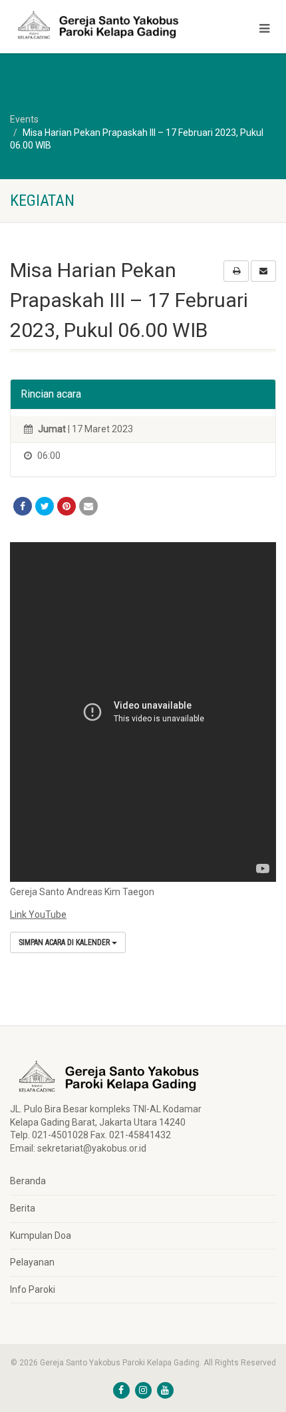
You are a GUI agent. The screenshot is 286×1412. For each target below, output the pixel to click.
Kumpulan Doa (40, 1235)
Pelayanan (32, 1262)
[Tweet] (44, 506)
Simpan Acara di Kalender (65, 942)
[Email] (88, 506)
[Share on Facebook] (22, 506)
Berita (22, 1208)
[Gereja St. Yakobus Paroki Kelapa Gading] (95, 25)
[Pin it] (66, 506)
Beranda (28, 1181)
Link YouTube (38, 914)
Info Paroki (32, 1289)
